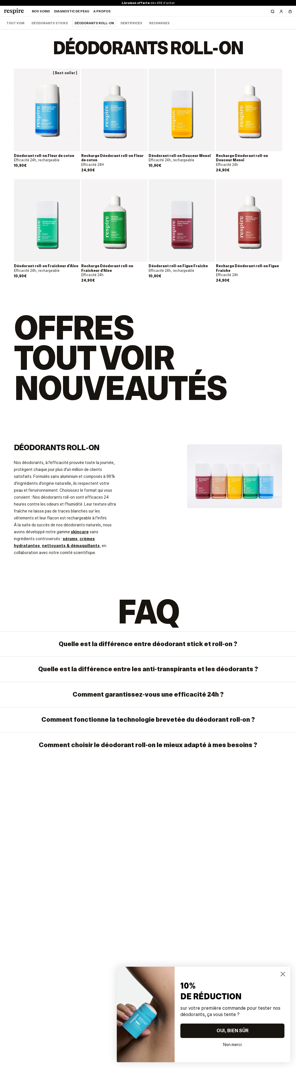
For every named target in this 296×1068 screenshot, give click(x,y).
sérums (70, 538)
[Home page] (14, 11)
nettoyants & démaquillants (71, 545)
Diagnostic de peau (71, 11)
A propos (102, 11)
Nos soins (41, 11)
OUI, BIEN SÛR (233, 1030)
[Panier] (289, 11)
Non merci (232, 1043)
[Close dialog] (283, 974)
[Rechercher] (272, 11)
